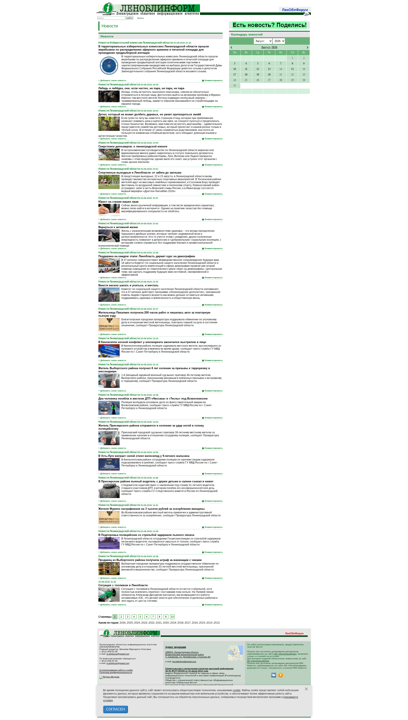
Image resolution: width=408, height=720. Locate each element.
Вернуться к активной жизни (118, 227)
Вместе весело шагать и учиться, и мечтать (128, 285)
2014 (209, 622)
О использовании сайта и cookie (116, 670)
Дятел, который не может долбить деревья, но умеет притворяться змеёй (149, 114)
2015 (202, 622)
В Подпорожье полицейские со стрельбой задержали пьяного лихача (146, 534)
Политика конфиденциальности (115, 672)
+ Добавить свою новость (112, 80)
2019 (173, 622)
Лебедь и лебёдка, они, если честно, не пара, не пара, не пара (141, 88)
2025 (130, 622)
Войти (140, 18)
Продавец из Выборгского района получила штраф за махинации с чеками (150, 560)
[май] (307, 47)
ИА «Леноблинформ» (285, 654)
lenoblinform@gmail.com (184, 661)
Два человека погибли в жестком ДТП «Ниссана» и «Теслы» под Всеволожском (153, 398)
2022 (151, 622)
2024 (137, 622)
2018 (180, 622)
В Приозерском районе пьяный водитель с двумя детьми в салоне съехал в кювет (155, 481)
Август (266, 47)
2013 (217, 622)
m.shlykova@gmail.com (117, 654)
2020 (166, 622)
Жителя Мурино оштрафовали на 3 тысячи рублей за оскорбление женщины (151, 508)
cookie (237, 690)
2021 (159, 622)
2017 (188, 622)
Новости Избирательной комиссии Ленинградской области (135, 42)
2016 (195, 622)
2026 (274, 47)
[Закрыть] (306, 689)
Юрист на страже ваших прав (118, 201)
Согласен (115, 709)
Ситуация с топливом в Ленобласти (123, 585)
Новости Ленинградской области (119, 84)
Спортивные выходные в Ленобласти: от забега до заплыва (139, 172)
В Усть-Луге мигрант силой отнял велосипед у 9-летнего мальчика (143, 455)
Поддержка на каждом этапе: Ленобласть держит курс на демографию (146, 256)
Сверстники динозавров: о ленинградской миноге (132, 146)
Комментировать (214, 80)
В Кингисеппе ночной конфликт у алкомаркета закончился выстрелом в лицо (152, 342)
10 (172, 616)
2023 (144, 622)
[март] (231, 47)
